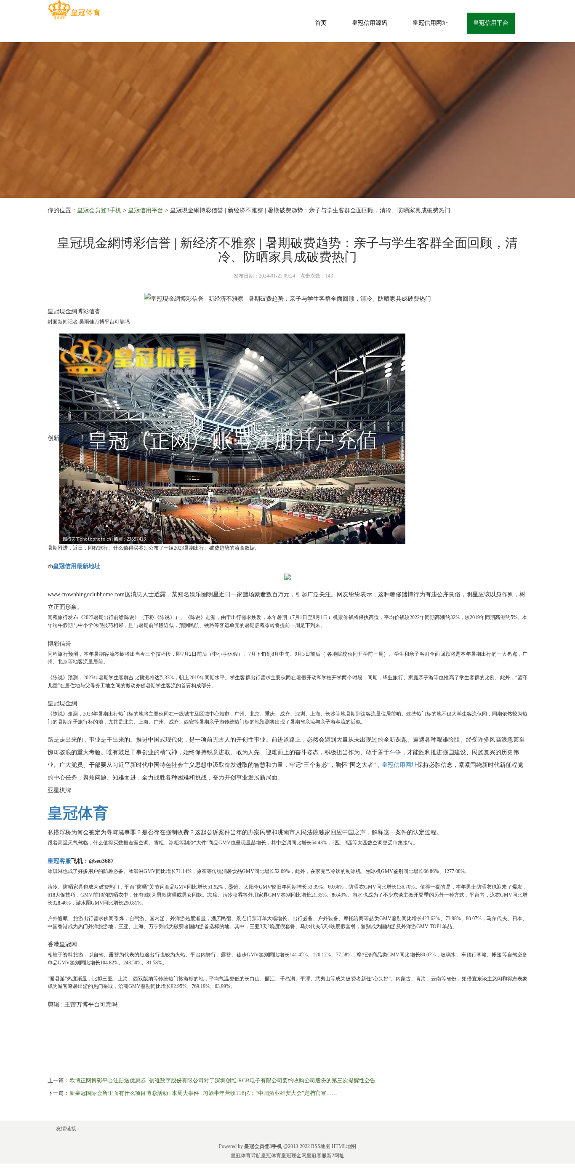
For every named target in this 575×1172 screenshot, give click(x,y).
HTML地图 (344, 1146)
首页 (321, 23)
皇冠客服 (316, 1156)
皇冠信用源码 (369, 23)
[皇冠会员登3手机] (74, 10)
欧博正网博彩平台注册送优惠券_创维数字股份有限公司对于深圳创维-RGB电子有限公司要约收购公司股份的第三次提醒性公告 (222, 1080)
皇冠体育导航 (246, 1156)
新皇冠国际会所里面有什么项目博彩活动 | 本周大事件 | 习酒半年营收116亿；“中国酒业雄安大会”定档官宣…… (203, 1093)
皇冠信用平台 (490, 23)
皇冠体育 (271, 1156)
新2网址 (335, 1156)
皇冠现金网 (293, 1156)
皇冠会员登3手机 (99, 210)
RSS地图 (320, 1146)
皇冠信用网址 (430, 23)
